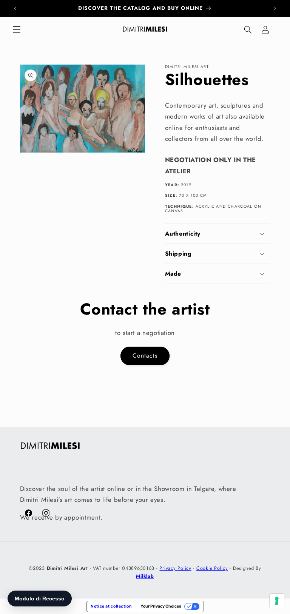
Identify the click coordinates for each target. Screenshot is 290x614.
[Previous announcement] (15, 8)
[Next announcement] (275, 8)
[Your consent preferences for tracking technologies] (277, 601)
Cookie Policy (212, 568)
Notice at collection (111, 606)
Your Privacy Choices (160, 606)
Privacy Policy (175, 568)
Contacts (145, 355)
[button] (16, 29)
